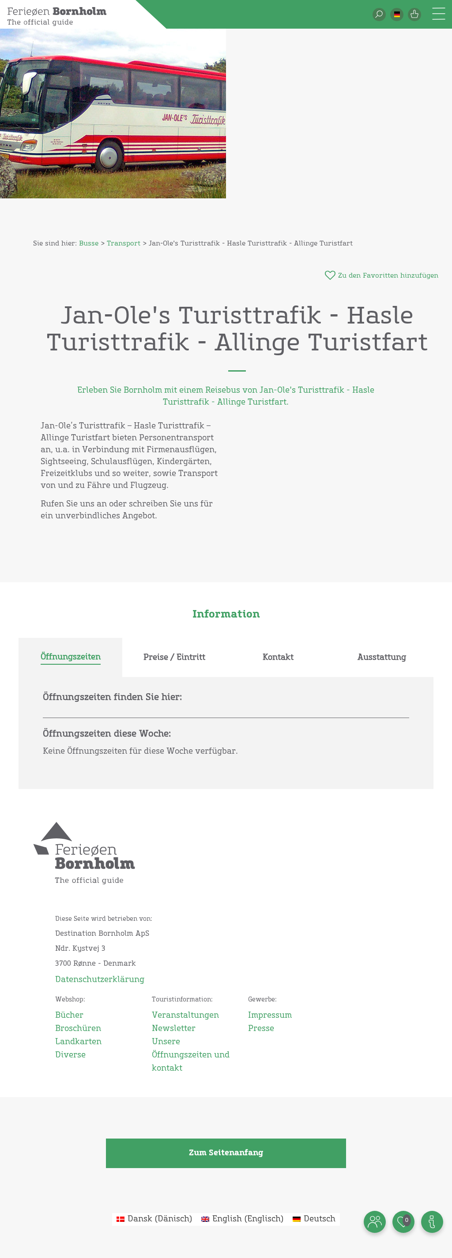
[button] (396, 14)
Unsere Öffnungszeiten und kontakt (191, 1055)
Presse (261, 1029)
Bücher (69, 1016)
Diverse (70, 1055)
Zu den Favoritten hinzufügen (388, 275)
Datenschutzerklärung (99, 980)
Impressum (270, 1016)
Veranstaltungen (185, 1016)
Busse (88, 243)
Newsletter (174, 1029)
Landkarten (78, 1042)
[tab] (70, 657)
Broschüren (78, 1029)
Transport (123, 243)
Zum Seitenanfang (226, 1153)
